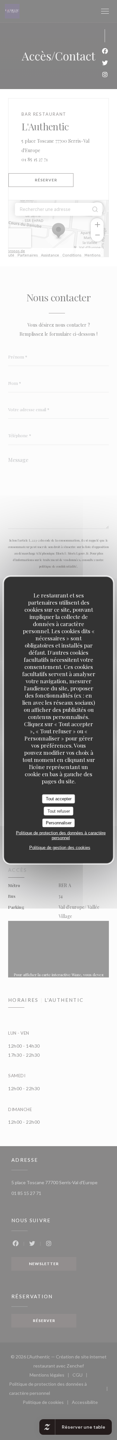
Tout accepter (59, 798)
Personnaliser (59, 822)
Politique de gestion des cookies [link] (59, 847)
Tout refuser (58, 810)
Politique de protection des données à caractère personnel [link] (61, 835)
